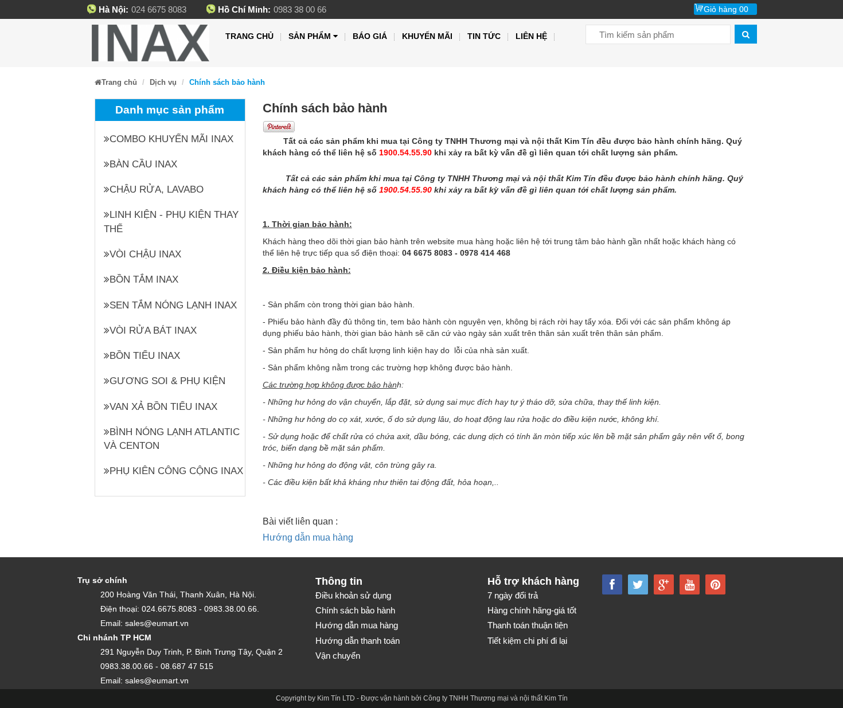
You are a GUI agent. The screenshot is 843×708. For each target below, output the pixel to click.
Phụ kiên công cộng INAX (176, 471)
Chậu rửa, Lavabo (157, 189)
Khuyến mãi (427, 36)
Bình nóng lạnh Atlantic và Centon (172, 439)
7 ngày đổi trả (512, 595)
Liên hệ (531, 36)
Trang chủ (249, 36)
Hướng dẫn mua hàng (308, 537)
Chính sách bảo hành (355, 610)
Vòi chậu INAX (145, 254)
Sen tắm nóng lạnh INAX (173, 305)
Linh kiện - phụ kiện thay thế (171, 221)
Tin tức (484, 36)
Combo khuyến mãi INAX (171, 139)
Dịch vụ (163, 82)
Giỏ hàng (726, 9)
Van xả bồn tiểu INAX (163, 406)
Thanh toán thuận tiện (527, 625)
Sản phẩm (309, 36)
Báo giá (370, 36)
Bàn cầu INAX (143, 164)
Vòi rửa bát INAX (153, 330)
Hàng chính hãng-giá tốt (531, 610)
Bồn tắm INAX (144, 279)
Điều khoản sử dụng (353, 595)
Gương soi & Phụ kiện (167, 380)
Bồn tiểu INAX (145, 355)
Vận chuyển (337, 655)
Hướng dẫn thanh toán (357, 641)
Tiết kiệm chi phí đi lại (527, 641)
